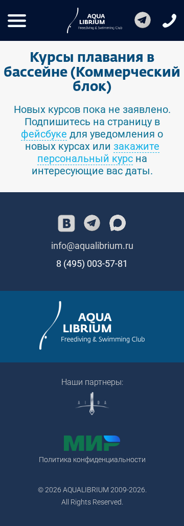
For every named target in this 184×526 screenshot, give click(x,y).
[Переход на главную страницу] (94, 20)
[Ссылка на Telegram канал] (142, 20)
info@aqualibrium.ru (92, 245)
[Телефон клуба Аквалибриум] (169, 21)
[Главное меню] (17, 20)
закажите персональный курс (98, 152)
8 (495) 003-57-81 (92, 263)
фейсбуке (44, 134)
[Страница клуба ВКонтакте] (66, 223)
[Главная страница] (92, 325)
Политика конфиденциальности (92, 459)
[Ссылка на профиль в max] (117, 223)
